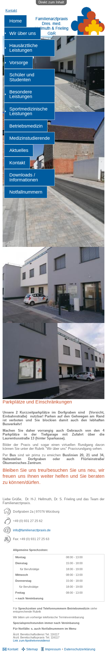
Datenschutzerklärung (79, 649)
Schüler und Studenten (21, 77)
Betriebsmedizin (26, 126)
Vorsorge (18, 62)
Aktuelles (18, 150)
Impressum (53, 649)
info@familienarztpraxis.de (32, 530)
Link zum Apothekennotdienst (31, 640)
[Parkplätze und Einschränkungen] (53, 245)
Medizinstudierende (29, 138)
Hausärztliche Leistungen (23, 48)
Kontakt (11, 10)
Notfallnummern (25, 192)
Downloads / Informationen (23, 177)
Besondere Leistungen (20, 94)
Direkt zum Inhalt (51, 2)
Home (15, 21)
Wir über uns (22, 33)
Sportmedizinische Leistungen (28, 111)
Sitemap (32, 649)
